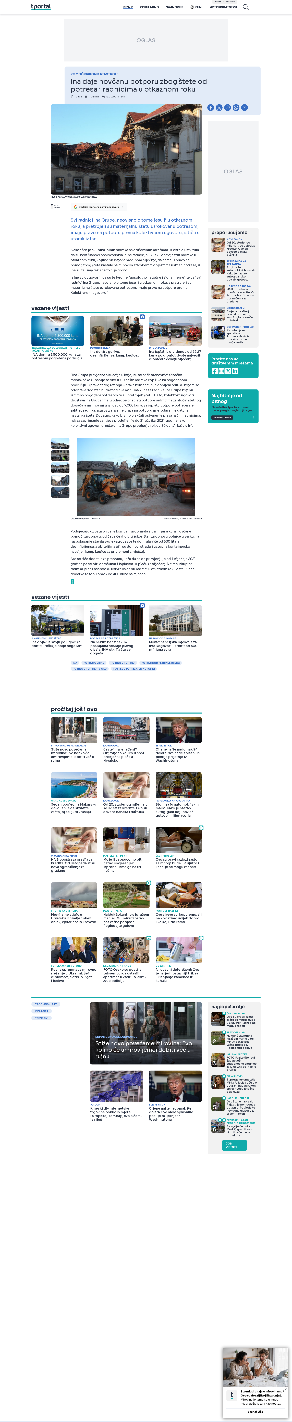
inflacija (41, 1011)
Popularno (149, 7)
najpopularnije (228, 1007)
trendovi (41, 1018)
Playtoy (230, 2)
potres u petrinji (123, 662)
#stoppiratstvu (223, 7)
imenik (217, 2)
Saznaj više (255, 1412)
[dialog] (255, 1383)
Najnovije (174, 7)
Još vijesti (231, 1145)
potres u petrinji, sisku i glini (134, 668)
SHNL (199, 7)
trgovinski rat (46, 1004)
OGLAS (146, 40)
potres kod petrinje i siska (160, 662)
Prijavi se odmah (222, 417)
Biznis (128, 7)
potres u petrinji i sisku (90, 668)
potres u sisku (93, 662)
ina (75, 662)
